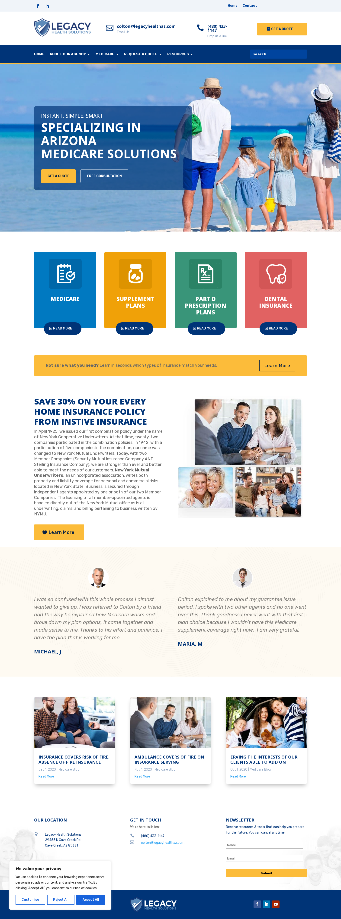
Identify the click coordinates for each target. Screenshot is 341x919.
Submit (267, 873)
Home (233, 6)
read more (46, 776)
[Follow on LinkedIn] (47, 6)
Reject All (60, 900)
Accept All (91, 900)
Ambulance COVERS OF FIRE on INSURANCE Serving (169, 759)
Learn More (277, 365)
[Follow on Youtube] (276, 904)
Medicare (105, 54)
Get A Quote (282, 29)
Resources (178, 54)
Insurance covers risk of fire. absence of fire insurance (74, 759)
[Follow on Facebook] (38, 6)
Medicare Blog (68, 770)
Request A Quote (141, 54)
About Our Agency (68, 54)
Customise (30, 900)
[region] (60, 885)
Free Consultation (104, 176)
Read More (62, 328)
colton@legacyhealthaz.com (146, 26)
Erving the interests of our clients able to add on (263, 759)
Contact (250, 6)
